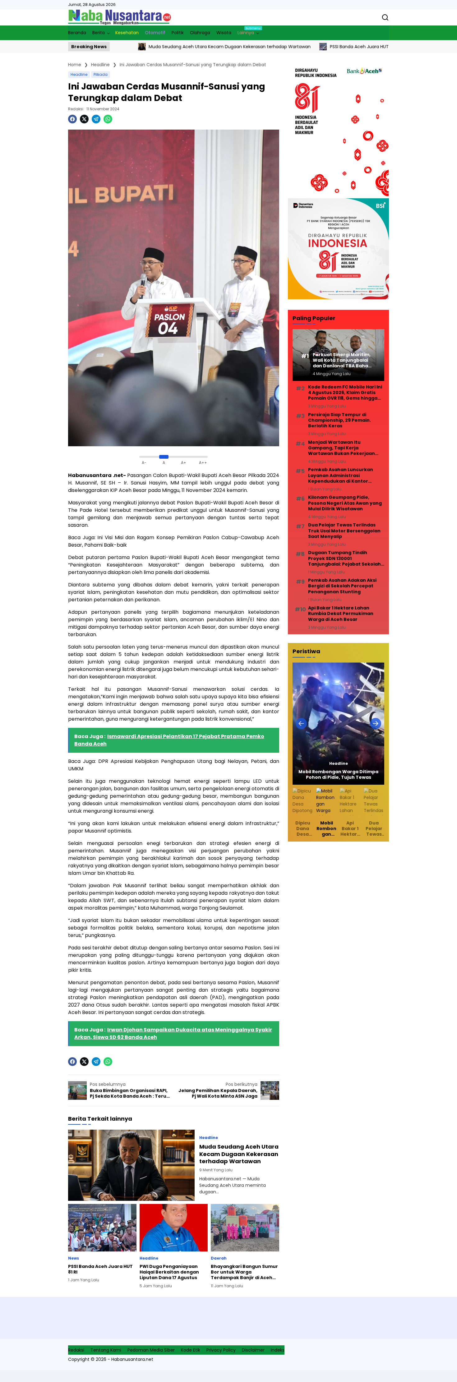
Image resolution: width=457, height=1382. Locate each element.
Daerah (219, 1258)
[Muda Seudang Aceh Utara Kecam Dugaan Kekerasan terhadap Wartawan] (131, 1165)
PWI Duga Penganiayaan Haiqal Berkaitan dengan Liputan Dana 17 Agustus (169, 1272)
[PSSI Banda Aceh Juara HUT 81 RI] (283, 46)
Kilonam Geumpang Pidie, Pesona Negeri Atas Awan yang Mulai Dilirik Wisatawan (345, 503)
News (73, 1258)
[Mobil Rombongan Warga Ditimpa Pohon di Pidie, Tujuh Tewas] (338, 724)
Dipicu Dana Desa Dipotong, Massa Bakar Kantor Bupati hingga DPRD (303, 828)
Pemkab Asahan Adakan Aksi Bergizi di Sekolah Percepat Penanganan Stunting (342, 586)
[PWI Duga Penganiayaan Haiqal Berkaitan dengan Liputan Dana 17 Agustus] (371, 46)
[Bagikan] (385, 17)
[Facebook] (72, 119)
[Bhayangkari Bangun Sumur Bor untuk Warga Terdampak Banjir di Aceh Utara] (245, 1227)
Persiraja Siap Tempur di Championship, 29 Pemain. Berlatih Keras (339, 420)
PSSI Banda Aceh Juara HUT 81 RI (324, 47)
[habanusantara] (119, 17)
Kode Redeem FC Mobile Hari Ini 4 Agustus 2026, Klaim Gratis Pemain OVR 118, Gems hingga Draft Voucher (345, 392)
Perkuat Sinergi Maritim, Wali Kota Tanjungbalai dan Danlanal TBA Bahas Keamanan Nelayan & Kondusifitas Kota (342, 360)
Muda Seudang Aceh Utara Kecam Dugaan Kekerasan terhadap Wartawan (189, 47)
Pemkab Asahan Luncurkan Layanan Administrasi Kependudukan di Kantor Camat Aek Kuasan (340, 475)
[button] (301, 723)
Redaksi (75, 109)
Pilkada (101, 74)
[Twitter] (84, 119)
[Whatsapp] (108, 119)
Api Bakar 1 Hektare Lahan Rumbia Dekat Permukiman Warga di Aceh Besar (340, 613)
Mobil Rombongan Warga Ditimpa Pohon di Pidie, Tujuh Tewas (338, 774)
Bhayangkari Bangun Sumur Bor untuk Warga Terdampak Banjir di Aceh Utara (244, 1272)
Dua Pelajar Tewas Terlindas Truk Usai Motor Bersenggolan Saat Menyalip (344, 530)
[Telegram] (96, 119)
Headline (79, 74)
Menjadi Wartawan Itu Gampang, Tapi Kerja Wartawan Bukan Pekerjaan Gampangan (341, 448)
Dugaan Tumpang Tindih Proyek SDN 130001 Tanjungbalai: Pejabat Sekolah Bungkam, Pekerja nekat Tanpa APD (345, 558)
